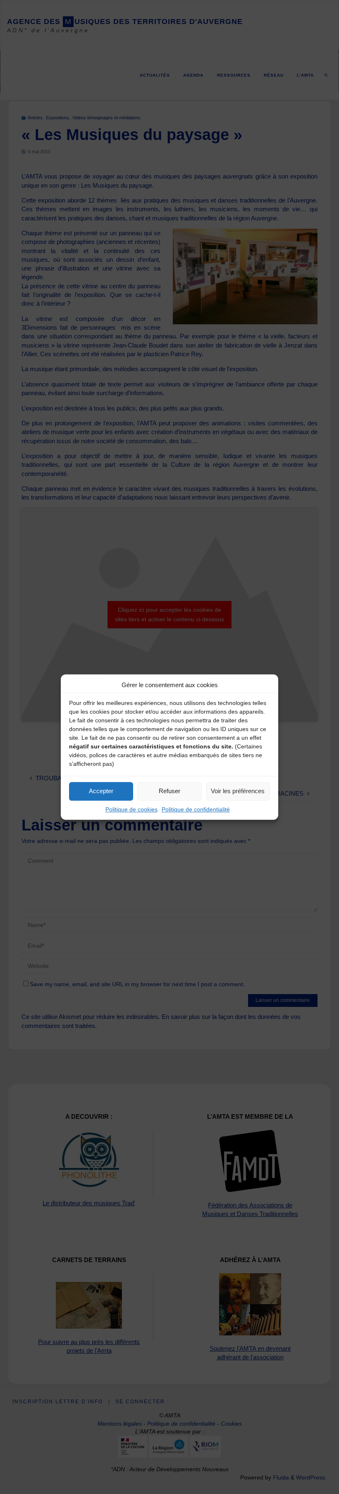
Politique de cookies (131, 809)
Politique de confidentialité (196, 809)
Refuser (169, 790)
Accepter (101, 790)
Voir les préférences (238, 790)
